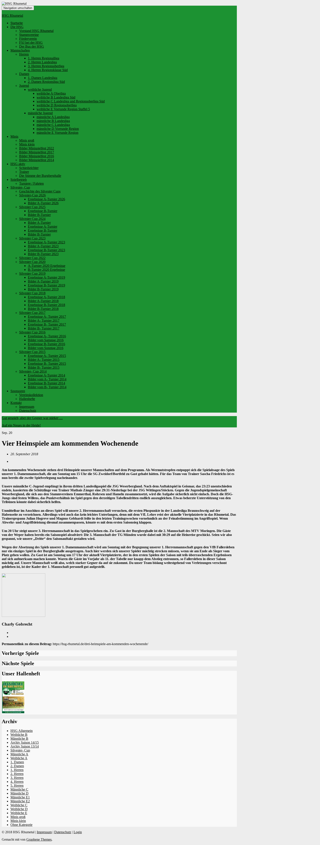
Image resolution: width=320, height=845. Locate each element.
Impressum (26, 406)
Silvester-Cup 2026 (32, 195)
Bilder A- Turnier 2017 (43, 320)
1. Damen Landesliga (42, 78)
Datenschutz (27, 410)
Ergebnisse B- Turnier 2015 (47, 363)
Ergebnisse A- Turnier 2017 (47, 316)
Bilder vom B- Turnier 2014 (47, 387)
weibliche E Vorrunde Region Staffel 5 (63, 109)
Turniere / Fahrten (31, 183)
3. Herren (17, 778)
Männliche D (19, 793)
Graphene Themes (39, 839)
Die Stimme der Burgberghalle (40, 175)
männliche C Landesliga (53, 125)
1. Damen (17, 762)
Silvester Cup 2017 (32, 313)
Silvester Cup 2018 (32, 293)
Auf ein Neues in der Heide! (21, 425)
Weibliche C (18, 805)
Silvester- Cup (20, 187)
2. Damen (17, 766)
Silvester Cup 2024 (32, 219)
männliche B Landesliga (53, 121)
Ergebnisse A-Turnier (42, 226)
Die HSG (17, 27)
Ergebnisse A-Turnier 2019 (46, 277)
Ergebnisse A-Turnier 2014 (46, 375)
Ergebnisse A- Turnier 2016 (47, 336)
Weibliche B (18, 734)
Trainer (24, 172)
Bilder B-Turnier (39, 215)
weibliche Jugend (40, 89)
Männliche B (19, 738)
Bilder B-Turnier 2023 (43, 254)
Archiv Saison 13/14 (24, 746)
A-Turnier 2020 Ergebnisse (46, 266)
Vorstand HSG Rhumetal (36, 31)
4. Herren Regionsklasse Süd (48, 70)
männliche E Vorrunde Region (57, 132)
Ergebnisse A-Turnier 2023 (46, 242)
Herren (24, 54)
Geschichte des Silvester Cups (40, 191)
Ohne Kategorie (21, 825)
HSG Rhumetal (12, 15)
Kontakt (16, 403)
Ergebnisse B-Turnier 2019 (46, 285)
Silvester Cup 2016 (32, 332)
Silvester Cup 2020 (32, 262)
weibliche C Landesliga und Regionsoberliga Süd (71, 101)
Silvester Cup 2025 (32, 207)
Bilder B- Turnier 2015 (43, 367)
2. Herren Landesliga (42, 62)
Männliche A (19, 754)
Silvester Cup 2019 (32, 273)
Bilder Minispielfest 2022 (36, 148)
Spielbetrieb (18, 179)
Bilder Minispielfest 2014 (36, 160)
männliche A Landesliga (53, 117)
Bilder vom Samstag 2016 (46, 340)
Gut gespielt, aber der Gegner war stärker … (32, 418)
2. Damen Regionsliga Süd (46, 82)
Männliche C (19, 789)
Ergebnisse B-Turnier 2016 (46, 344)
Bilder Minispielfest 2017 (36, 152)
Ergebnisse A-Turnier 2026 (46, 199)
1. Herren (17, 770)
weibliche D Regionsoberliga (57, 105)
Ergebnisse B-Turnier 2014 (46, 383)
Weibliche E (18, 813)
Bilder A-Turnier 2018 (43, 301)
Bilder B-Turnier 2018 (43, 309)
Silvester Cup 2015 (32, 352)
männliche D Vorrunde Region (58, 129)
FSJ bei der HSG (31, 42)
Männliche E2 (20, 801)
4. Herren (17, 781)
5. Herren (17, 785)
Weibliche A (18, 758)
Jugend (24, 85)
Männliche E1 (20, 797)
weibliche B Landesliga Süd (56, 97)
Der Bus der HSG (31, 46)
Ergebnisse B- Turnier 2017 (47, 324)
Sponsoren (17, 391)
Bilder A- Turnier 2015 (43, 359)
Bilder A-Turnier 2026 (43, 203)
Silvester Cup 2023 (32, 238)
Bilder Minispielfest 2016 (36, 156)
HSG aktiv (17, 164)
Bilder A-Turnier (39, 222)
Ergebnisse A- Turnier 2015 (47, 356)
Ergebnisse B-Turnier (42, 211)
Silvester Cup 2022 (32, 258)
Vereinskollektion (31, 395)
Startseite (16, 23)
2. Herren (17, 774)
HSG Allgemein (21, 731)
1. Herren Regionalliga (43, 58)
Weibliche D (19, 809)
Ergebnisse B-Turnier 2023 (46, 250)
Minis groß (26, 140)
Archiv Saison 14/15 (24, 742)
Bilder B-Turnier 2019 (43, 289)
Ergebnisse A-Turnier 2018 (46, 297)
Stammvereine (29, 35)
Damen (24, 74)
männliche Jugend (40, 113)
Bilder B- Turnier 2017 (43, 328)
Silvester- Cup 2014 (33, 371)
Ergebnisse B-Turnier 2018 (46, 305)
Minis (14, 136)
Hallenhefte (27, 399)
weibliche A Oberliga (51, 93)
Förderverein (28, 38)
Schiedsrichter (29, 168)
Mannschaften (20, 50)
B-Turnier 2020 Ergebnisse (46, 269)
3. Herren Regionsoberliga (46, 66)
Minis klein (27, 144)
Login (78, 832)
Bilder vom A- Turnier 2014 (47, 379)
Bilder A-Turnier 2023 (43, 246)
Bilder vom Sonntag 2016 (45, 348)
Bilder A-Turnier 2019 (43, 281)
